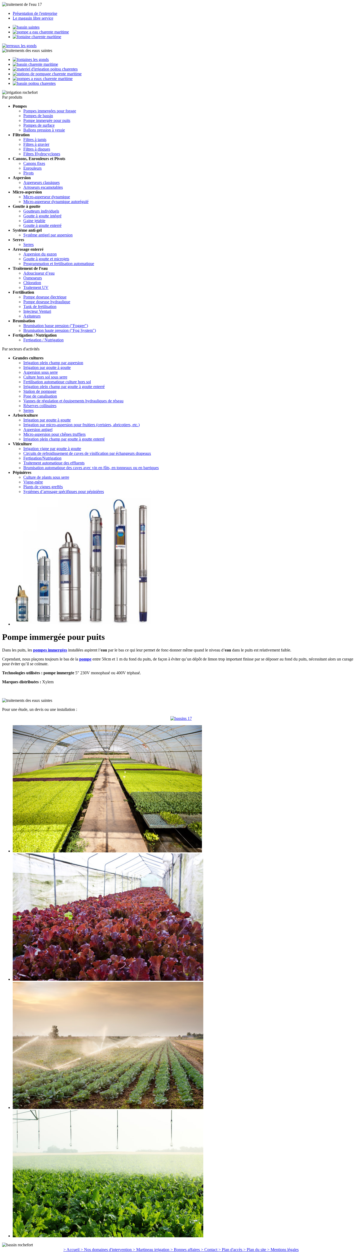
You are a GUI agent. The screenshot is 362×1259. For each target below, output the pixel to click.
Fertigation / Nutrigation (43, 340)
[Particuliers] (26, 27)
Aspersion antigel (37, 429)
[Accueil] (19, 45)
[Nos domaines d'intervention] (35, 64)
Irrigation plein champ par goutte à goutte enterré (64, 386)
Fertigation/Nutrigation (42, 458)
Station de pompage (39, 391)
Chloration (32, 282)
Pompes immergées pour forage (49, 111)
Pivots (28, 173)
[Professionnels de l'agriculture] (41, 32)
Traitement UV (35, 287)
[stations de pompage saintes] (181, 718)
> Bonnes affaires (185, 1249)
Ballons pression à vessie (44, 130)
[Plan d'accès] (34, 83)
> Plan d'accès (230, 1249)
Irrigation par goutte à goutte (47, 367)
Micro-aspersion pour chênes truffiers (54, 434)
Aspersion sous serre (40, 372)
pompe (85, 659)
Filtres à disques (36, 149)
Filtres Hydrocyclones (41, 154)
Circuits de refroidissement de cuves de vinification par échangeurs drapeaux (87, 453)
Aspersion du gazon (40, 254)
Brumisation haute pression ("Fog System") (59, 330)
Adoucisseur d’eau (39, 273)
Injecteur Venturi (37, 311)
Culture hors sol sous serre (45, 377)
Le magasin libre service (33, 18)
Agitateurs (32, 316)
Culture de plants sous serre (46, 477)
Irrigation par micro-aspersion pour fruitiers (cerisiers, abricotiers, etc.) (81, 424)
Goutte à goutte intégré (42, 216)
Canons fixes (34, 163)
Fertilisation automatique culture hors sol (57, 382)
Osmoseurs (32, 278)
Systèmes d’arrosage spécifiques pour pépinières (63, 491)
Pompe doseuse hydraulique (46, 302)
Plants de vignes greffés (43, 487)
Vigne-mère (33, 482)
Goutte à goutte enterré (42, 225)
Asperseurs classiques (41, 182)
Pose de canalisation (40, 396)
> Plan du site (255, 1249)
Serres (28, 244)
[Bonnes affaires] (47, 74)
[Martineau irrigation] (45, 69)
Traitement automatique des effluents (54, 463)
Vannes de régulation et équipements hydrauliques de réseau (73, 401)
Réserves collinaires (39, 405)
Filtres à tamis (34, 139)
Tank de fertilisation (39, 306)
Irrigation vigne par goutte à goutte (52, 448)
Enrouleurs (32, 168)
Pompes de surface (39, 125)
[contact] (43, 78)
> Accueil (72, 1249)
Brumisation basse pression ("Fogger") (55, 325)
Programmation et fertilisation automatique (58, 263)
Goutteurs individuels (41, 211)
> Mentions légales (283, 1249)
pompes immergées (50, 650)
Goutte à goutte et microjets (46, 259)
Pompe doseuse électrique (45, 297)
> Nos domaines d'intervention (107, 1249)
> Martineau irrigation (151, 1249)
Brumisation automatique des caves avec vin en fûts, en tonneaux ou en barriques (91, 467)
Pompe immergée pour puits (46, 120)
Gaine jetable (34, 220)
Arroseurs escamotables (43, 187)
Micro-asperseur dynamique (46, 197)
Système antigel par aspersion (48, 235)
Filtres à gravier (36, 144)
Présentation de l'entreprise (35, 13)
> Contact (209, 1249)
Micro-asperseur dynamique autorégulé (56, 201)
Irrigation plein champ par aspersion (53, 362)
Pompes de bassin (38, 115)
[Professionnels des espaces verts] (37, 36)
